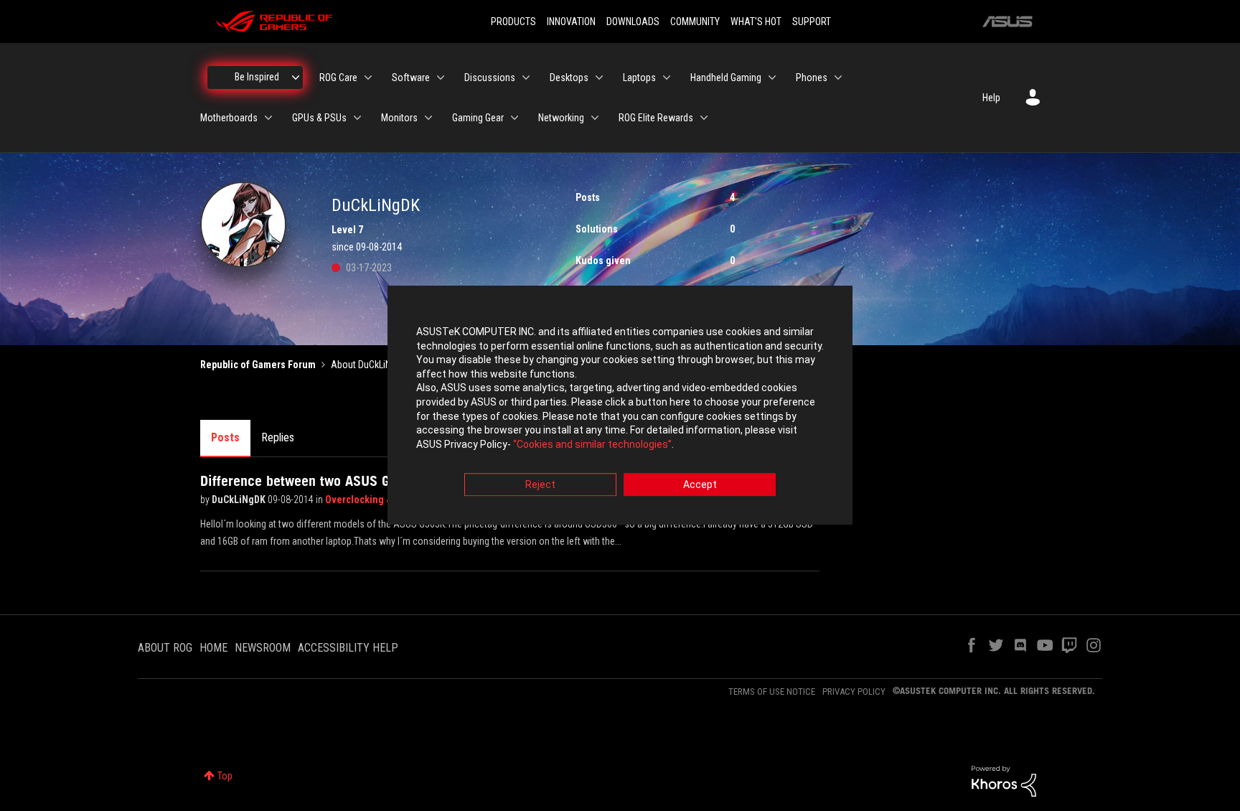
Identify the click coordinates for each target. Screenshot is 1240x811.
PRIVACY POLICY (854, 691)
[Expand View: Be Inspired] (295, 77)
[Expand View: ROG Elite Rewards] (704, 118)
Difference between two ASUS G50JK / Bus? (329, 480)
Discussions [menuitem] (489, 77)
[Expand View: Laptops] (666, 77)
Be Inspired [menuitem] (257, 77)
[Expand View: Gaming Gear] (514, 118)
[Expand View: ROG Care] (368, 77)
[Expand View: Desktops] (599, 77)
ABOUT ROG (165, 648)
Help (991, 97)
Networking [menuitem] (561, 117)
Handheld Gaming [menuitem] (725, 77)
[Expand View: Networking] (595, 118)
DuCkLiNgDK (240, 499)
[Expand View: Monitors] (428, 118)
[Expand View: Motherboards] (268, 118)
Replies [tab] (277, 437)
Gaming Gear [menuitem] (478, 117)
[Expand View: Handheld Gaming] (772, 77)
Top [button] (224, 776)
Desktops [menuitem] (569, 77)
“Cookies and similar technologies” (592, 444)
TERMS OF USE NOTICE (771, 691)
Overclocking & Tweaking (381, 499)
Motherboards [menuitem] (229, 117)
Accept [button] (700, 485)
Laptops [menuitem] (639, 77)
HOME (213, 648)
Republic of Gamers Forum (258, 364)
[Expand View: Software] (440, 77)
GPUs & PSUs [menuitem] (319, 117)
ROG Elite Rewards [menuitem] (656, 117)
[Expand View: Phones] (838, 77)
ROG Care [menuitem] (338, 77)
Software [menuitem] (411, 77)
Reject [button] (540, 485)
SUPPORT (811, 21)
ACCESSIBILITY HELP (348, 648)
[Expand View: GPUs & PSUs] (357, 118)
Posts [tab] (225, 437)
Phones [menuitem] (811, 77)
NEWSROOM (263, 648)
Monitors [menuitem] (399, 117)
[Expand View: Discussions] (526, 77)
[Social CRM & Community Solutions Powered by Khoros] (1004, 780)
